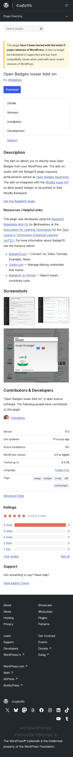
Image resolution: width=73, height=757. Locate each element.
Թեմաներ (45, 611)
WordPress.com (16, 666)
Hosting (9, 618)
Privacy (8, 624)
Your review (11, 556)
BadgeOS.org (17, 254)
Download (12, 89)
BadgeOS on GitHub (22, 275)
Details (11, 103)
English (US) (62, 470)
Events (42, 642)
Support (12, 140)
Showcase (45, 605)
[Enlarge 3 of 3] (64, 333)
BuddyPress (13, 685)
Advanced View (14, 496)
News (7, 611)
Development (16, 131)
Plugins (42, 618)
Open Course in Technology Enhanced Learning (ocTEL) (36, 235)
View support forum (16, 583)
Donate (45, 648)
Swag (43, 654)
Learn (7, 636)
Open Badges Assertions (52, 177)
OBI (66, 478)
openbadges (61, 485)
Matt (8, 672)
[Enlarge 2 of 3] (64, 301)
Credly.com (16, 264)
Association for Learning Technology (27, 229)
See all (65, 556)
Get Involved (46, 636)
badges (48, 478)
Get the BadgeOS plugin (19, 201)
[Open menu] (67, 5)
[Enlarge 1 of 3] (30, 301)
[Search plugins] (41, 28)
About (7, 605)
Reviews (12, 112)
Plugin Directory (13, 16)
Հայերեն (18, 701)
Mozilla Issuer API (57, 182)
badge (37, 478)
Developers (11, 648)
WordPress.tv (14, 654)
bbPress (11, 679)
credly (58, 478)
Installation (14, 121)
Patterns (43, 624)
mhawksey (15, 80)
